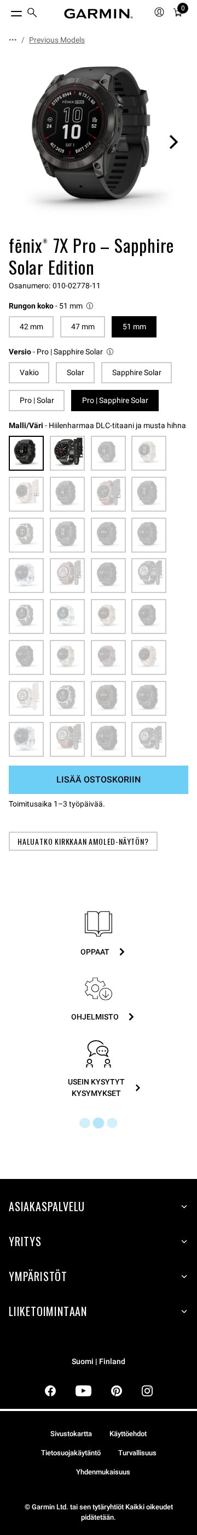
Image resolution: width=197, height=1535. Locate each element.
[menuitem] (32, 14)
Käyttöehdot (128, 1434)
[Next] (173, 142)
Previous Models (57, 40)
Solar (75, 372)
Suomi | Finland (98, 1361)
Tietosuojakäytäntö (71, 1453)
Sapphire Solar (136, 372)
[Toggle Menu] (6, 11)
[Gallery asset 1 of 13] (98, 142)
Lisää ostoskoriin (98, 779)
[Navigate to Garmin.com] (98, 13)
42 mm (31, 326)
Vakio (29, 372)
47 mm (83, 326)
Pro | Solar (37, 400)
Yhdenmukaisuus (103, 1472)
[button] (52, 306)
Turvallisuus (137, 1453)
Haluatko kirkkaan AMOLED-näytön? (83, 841)
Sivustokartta (71, 1434)
